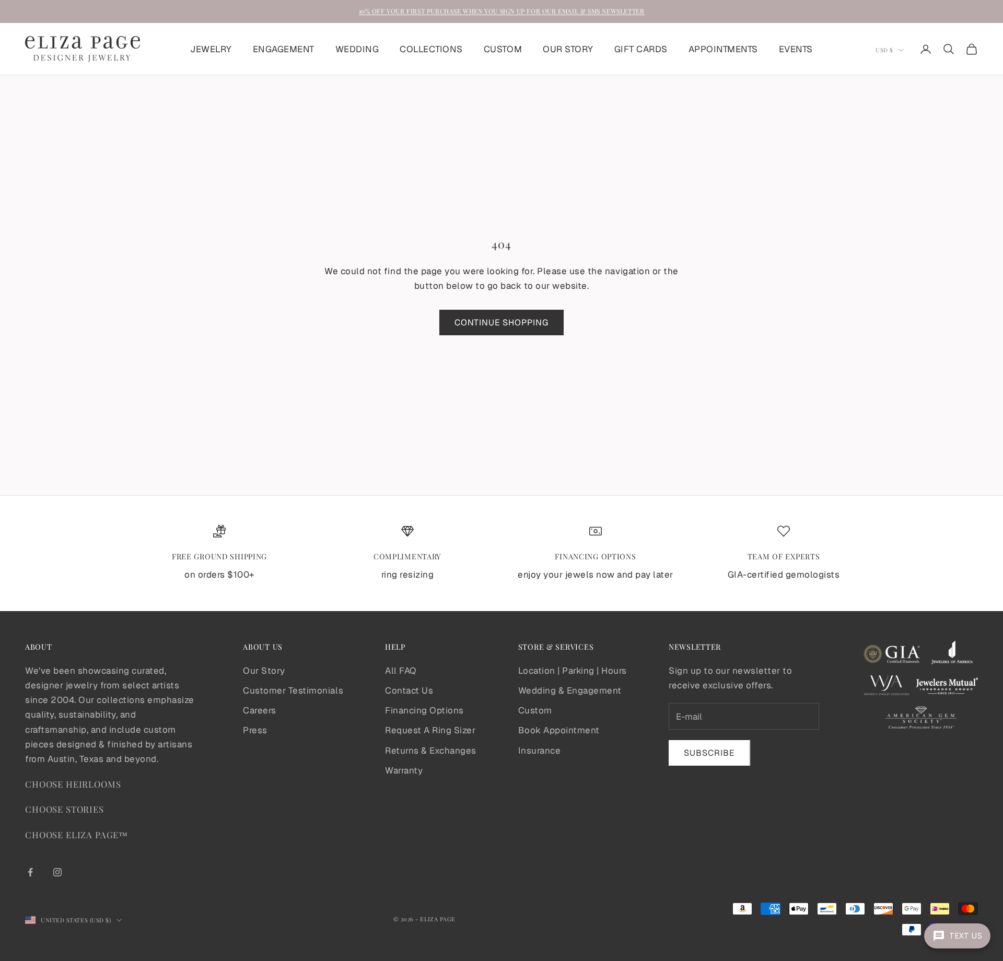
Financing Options (424, 710)
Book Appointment (559, 730)
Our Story (264, 670)
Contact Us (409, 690)
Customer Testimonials (293, 690)
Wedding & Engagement (570, 690)
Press (255, 730)
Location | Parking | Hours (572, 670)
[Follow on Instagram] (57, 872)
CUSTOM (503, 49)
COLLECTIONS (431, 49)
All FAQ (400, 670)
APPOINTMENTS (723, 49)
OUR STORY (568, 49)
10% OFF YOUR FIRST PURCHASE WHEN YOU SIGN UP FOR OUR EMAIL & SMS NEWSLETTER (502, 11)
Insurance (539, 750)
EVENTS (796, 49)
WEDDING (357, 49)
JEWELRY (211, 49)
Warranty (404, 770)
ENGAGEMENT (283, 49)
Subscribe (709, 752)
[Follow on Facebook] (30, 872)
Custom (535, 710)
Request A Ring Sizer (430, 730)
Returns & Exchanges (430, 750)
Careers (259, 710)
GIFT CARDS (641, 49)
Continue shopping (501, 322)
